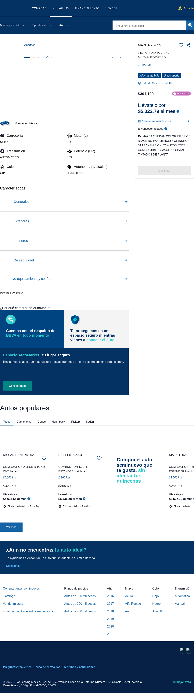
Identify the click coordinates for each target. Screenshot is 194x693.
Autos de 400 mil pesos (80, 611)
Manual (180, 603)
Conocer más (17, 385)
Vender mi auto (13, 603)
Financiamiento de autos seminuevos (28, 611)
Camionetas (23, 421)
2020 (110, 626)
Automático (182, 596)
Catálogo (9, 596)
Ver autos (61, 8)
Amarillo (157, 611)
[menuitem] (13, 25)
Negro (156, 603)
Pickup (75, 421)
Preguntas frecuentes (17, 667)
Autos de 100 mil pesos (80, 596)
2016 (110, 596)
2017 (110, 603)
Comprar (39, 8)
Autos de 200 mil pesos (80, 603)
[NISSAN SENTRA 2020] (24, 439)
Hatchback (58, 421)
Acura (129, 596)
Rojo (155, 596)
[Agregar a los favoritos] (181, 45)
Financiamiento (87, 8)
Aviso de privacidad (47, 667)
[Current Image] (9, 47)
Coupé (42, 421)
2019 (110, 618)
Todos (6, 421)
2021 (110, 634)
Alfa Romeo (133, 603)
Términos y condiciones (79, 667)
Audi (128, 611)
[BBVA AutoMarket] (13, 8)
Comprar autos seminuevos (21, 588)
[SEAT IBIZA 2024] (80, 439)
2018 (110, 611)
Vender (111, 8)
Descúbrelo (13, 565)
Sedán (90, 421)
